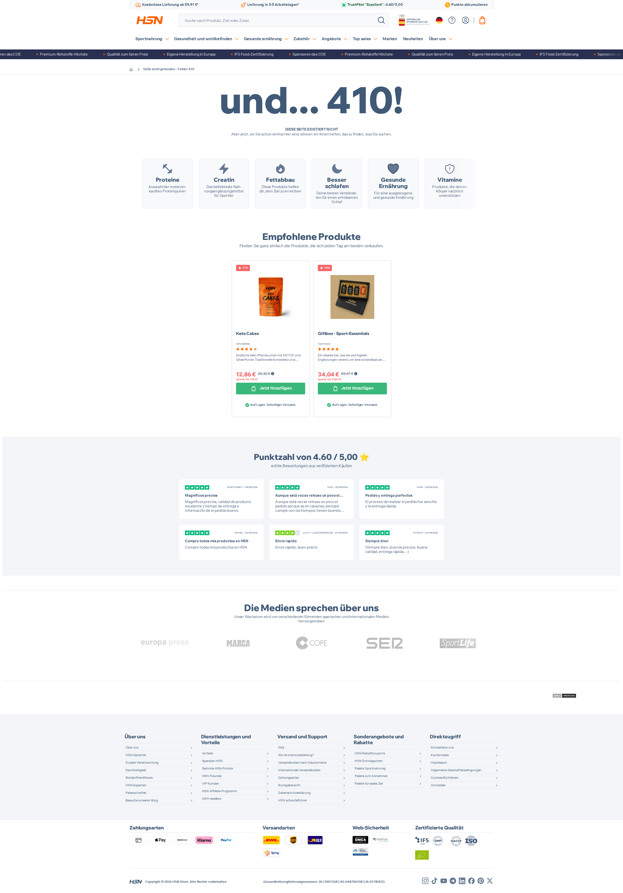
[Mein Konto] (465, 20)
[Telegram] (453, 880)
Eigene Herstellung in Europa (174, 54)
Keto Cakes (247, 333)
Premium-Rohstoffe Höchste (47, 54)
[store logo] (150, 20)
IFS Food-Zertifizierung (237, 54)
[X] (490, 880)
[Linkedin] (462, 880)
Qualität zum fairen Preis (110, 54)
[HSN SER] (384, 643)
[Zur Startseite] (134, 69)
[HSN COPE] (311, 643)
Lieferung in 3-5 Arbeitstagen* (273, 5)
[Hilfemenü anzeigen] (452, 20)
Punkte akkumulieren (469, 5)
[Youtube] (443, 880)
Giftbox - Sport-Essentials (343, 333)
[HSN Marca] (238, 643)
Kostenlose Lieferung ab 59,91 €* (170, 5)
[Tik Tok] (434, 880)
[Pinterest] (480, 880)
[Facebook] (471, 880)
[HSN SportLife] (458, 643)
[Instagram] (425, 880)
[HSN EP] (165, 643)
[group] (246, 349)
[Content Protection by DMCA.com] (564, 695)
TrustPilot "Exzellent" (375, 5)
